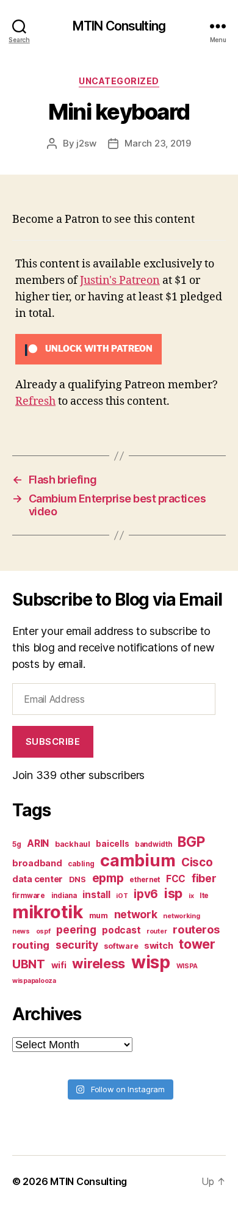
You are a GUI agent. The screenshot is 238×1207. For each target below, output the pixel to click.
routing (30, 945)
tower (197, 944)
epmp (108, 878)
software (121, 946)
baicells (112, 844)
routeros (196, 929)
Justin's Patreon (120, 281)
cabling (81, 864)
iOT (122, 896)
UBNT (28, 964)
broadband (37, 863)
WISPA (187, 966)
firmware (28, 895)
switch (158, 945)
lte (204, 895)
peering (76, 929)
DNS (77, 879)
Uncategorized (119, 81)
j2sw (86, 143)
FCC (176, 879)
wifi (59, 965)
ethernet (144, 879)
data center (37, 879)
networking (181, 916)
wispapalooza (34, 981)
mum (98, 915)
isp (173, 893)
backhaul (72, 844)
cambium (137, 860)
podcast (121, 930)
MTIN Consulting (119, 26)
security (77, 944)
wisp (150, 962)
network (135, 914)
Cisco (197, 862)
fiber (204, 878)
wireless (98, 963)
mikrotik (47, 911)
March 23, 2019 (157, 143)
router (156, 931)
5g (16, 844)
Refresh (35, 401)
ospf (43, 931)
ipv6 (146, 894)
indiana (64, 895)
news (21, 931)
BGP (191, 841)
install (96, 895)
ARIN (38, 843)
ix (191, 896)
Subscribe (53, 741)
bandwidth (153, 844)
